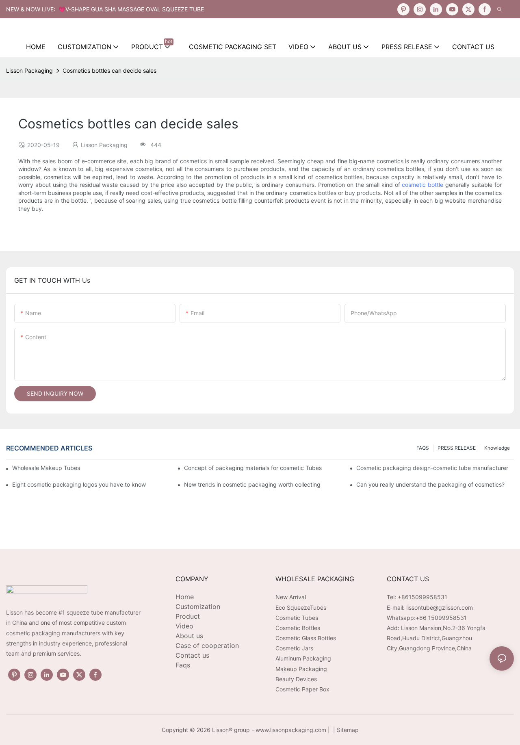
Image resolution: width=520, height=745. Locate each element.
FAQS (422, 448)
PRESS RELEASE (457, 448)
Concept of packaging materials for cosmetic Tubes (253, 467)
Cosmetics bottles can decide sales (109, 70)
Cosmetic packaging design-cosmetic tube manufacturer (432, 467)
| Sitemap (345, 729)
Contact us (192, 655)
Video (184, 626)
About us (189, 636)
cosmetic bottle (422, 184)
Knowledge (497, 448)
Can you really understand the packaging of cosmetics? (430, 484)
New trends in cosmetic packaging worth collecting (252, 484)
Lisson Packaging (29, 70)
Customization (198, 606)
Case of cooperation (207, 645)
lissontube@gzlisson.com (439, 607)
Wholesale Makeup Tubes (46, 467)
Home (185, 597)
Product (188, 616)
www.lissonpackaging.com (291, 729)
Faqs (183, 665)
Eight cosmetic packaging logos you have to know (79, 484)
